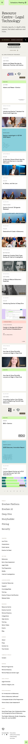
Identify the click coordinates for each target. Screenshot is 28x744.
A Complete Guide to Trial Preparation (12, 699)
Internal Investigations (8, 574)
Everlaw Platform (10, 504)
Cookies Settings (13, 736)
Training (4, 592)
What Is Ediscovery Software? (10, 696)
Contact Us (5, 646)
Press (3, 643)
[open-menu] (26, 742)
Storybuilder (8, 519)
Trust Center (5, 649)
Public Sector (5, 547)
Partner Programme (7, 666)
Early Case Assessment (8, 562)
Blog (3, 631)
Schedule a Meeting (17, 2)
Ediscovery (5, 559)
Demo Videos (5, 625)
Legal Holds (5, 565)
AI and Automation (14, 46)
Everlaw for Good (6, 550)
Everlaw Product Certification (10, 595)
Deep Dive (7, 514)
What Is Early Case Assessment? (11, 702)
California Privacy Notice (15, 734)
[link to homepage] (3, 730)
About (3, 640)
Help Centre (5, 619)
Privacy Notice (13, 732)
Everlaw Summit (6, 610)
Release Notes (6, 598)
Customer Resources (7, 583)
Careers (4, 658)
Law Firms (4, 541)
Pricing (5, 524)
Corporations (5, 544)
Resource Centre (6, 607)
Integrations (5, 616)
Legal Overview (6, 681)
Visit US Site (12, 738)
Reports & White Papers (17, 39)
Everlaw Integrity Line (8, 684)
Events (4, 628)
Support (4, 586)
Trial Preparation (6, 568)
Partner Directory (7, 613)
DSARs (3, 571)
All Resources (6, 39)
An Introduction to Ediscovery (10, 693)
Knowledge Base (6, 589)
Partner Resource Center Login (10, 672)
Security (6, 529)
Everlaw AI (7, 509)
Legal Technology (14, 44)
